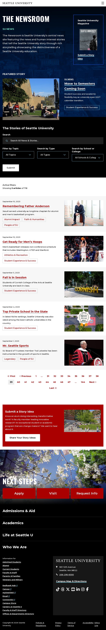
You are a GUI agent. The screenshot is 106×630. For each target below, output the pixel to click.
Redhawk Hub (9, 585)
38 (97, 376)
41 (25, 382)
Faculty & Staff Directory (14, 610)
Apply (19, 493)
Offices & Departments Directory (18, 614)
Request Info (87, 493)
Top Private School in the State (25, 311)
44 (47, 382)
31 (48, 376)
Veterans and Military (13, 580)
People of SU (11, 225)
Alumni (6, 565)
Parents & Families (11, 576)
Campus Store (9, 603)
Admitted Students (12, 562)
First (12, 376)
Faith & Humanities (34, 219)
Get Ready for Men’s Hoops (22, 241)
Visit (53, 493)
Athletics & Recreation (16, 255)
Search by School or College (83, 150)
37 (90, 376)
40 (18, 382)
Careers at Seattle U (12, 607)
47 (69, 382)
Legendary (10, 359)
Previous (26, 376)
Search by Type (46, 148)
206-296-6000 (66, 574)
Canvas (6, 589)
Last (52, 388)
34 (68, 376)
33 (61, 376)
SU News (69, 79)
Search (6, 134)
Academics (13, 523)
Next (92, 382)
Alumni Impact (12, 219)
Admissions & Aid (19, 511)
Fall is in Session (14, 277)
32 (55, 376)
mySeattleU (8, 593)
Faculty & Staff (10, 573)
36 (83, 376)
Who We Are (15, 547)
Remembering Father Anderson (26, 206)
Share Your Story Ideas (23, 437)
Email (5, 596)
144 (83, 382)
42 (32, 382)
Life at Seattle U (18, 535)
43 (39, 382)
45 (54, 382)
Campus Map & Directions (71, 581)
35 (76, 376)
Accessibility (88, 623)
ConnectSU (8, 600)
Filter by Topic (11, 148)
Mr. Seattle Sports (16, 345)
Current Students (11, 569)
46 (61, 382)
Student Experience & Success (82, 107)
